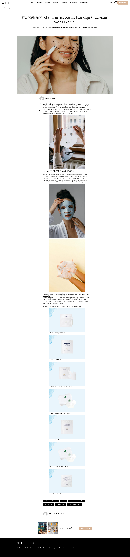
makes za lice (49, 504)
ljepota (63, 501)
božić (46, 501)
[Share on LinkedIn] (40, 110)
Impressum (32, 552)
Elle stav (55, 2)
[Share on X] (40, 104)
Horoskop (64, 2)
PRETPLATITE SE (85, 528)
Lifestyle (47, 2)
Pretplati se (123, 2)
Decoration (73, 2)
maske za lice (81, 107)
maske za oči (61, 504)
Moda (32, 2)
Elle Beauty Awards (30, 548)
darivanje (73, 104)
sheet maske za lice (74, 504)
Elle (3, 8)
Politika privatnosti (22, 552)
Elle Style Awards (43, 548)
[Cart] (115, 3)
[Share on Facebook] (40, 107)
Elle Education (84, 2)
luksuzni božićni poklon (77, 501)
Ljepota (39, 2)
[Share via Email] (40, 113)
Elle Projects (20, 548)
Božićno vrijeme (48, 104)
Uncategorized (9, 8)
